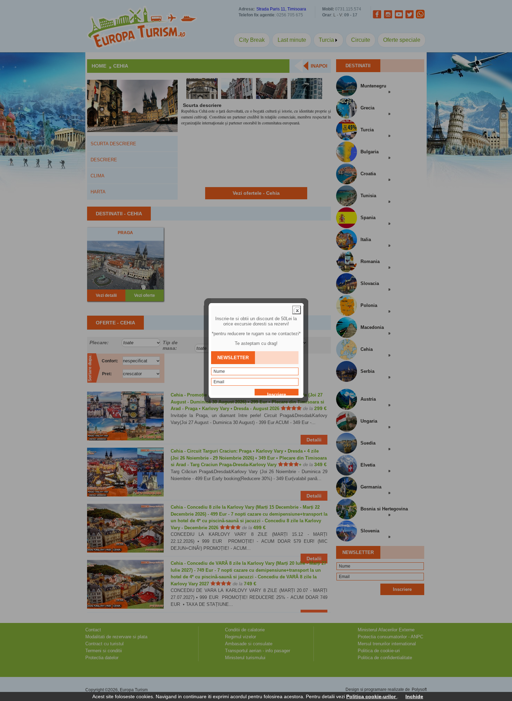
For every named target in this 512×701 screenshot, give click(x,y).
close (296, 310)
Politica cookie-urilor (371, 696)
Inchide (414, 696)
